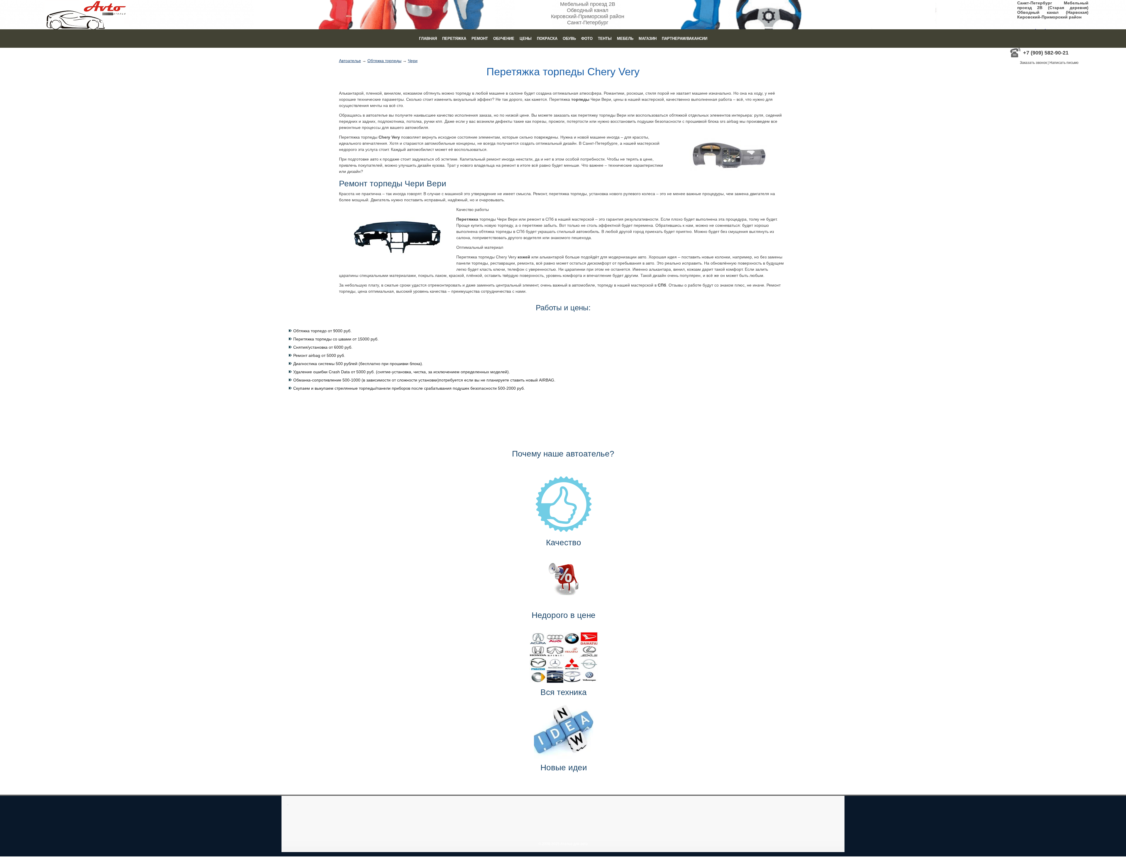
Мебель (625, 38)
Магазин (648, 38)
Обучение (503, 38)
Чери (413, 60)
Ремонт (480, 38)
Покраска (547, 38)
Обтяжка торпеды (384, 60)
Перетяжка (454, 38)
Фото (587, 38)
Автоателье (350, 60)
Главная (428, 38)
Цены (526, 38)
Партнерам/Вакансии (684, 38)
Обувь (569, 38)
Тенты (605, 38)
